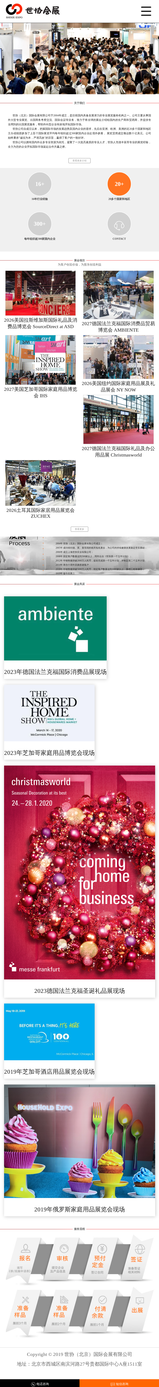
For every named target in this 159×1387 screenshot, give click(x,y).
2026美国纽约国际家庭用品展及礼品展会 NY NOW (118, 386)
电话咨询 (42, 1384)
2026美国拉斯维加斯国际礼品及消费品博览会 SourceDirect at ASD (40, 323)
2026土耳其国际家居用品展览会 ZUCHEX (40, 513)
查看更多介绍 (79, 160)
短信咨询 (121, 1384)
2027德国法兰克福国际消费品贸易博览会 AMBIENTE (118, 327)
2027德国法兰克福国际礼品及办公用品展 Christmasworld (118, 451)
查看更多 (79, 529)
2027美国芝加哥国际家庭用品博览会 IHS (40, 392)
